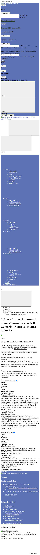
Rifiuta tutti (16, 352)
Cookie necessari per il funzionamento (13, 372)
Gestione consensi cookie (12, 518)
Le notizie (8, 311)
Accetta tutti (30, 352)
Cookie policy (9, 506)
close (3, 152)
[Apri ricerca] (24, 128)
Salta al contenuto (6, 1)
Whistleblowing (9, 516)
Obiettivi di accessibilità (12, 515)
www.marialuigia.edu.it (8, 381)
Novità (7, 309)
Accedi (3, 5)
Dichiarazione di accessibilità (13, 513)
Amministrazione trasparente (13, 520)
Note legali (8, 507)
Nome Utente (23, 15)
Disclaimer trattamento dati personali (12, 538)
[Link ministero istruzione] (9, 3)
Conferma (10, 115)
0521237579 (11, 486)
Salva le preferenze (15, 469)
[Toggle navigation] (16, 143)
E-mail (21, 46)
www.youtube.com (7, 432)
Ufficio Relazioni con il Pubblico (15, 511)
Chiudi (3, 66)
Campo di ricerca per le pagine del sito (12, 288)
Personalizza (5, 352)
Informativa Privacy (11, 509)
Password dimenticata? (8, 21)
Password (22, 17)
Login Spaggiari (15, 53)
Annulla (4, 115)
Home (6, 307)
